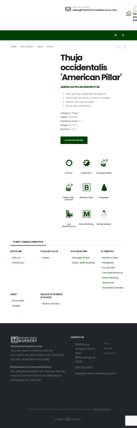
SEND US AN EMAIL (81, 7)
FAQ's (106, 343)
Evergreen (104, 197)
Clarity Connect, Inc (102, 409)
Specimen (108, 282)
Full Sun (69, 173)
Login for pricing (74, 140)
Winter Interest (104, 224)
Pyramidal (18, 300)
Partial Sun (86, 173)
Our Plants (26, 46)
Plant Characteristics (28, 242)
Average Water (103, 173)
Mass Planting (86, 224)
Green (45, 257)
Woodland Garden (113, 287)
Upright (16, 305)
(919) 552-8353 (84, 368)
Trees (40, 46)
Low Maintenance (69, 225)
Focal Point (108, 267)
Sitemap (108, 348)
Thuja (49, 46)
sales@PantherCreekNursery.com (94, 10)
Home (13, 46)
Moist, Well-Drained (69, 198)
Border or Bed (86, 197)
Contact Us (109, 353)
